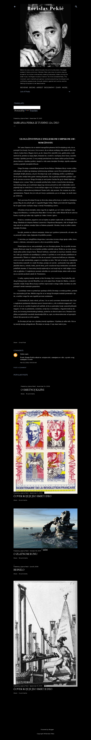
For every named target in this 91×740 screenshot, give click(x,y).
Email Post (22, 342)
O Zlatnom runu (25, 554)
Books (32, 87)
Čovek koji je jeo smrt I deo (32, 496)
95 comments (23, 558)
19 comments (30, 394)
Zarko (22, 354)
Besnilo (19, 569)
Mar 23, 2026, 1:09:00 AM (28, 362)
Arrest (40, 87)
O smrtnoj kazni (32, 389)
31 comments (23, 574)
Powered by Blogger (47, 729)
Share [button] (15, 342)
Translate (34, 110)
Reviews (24, 87)
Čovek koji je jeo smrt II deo (33, 689)
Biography (49, 87)
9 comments (23, 693)
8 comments (23, 500)
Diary (58, 87)
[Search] (76, 6)
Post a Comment (20, 367)
